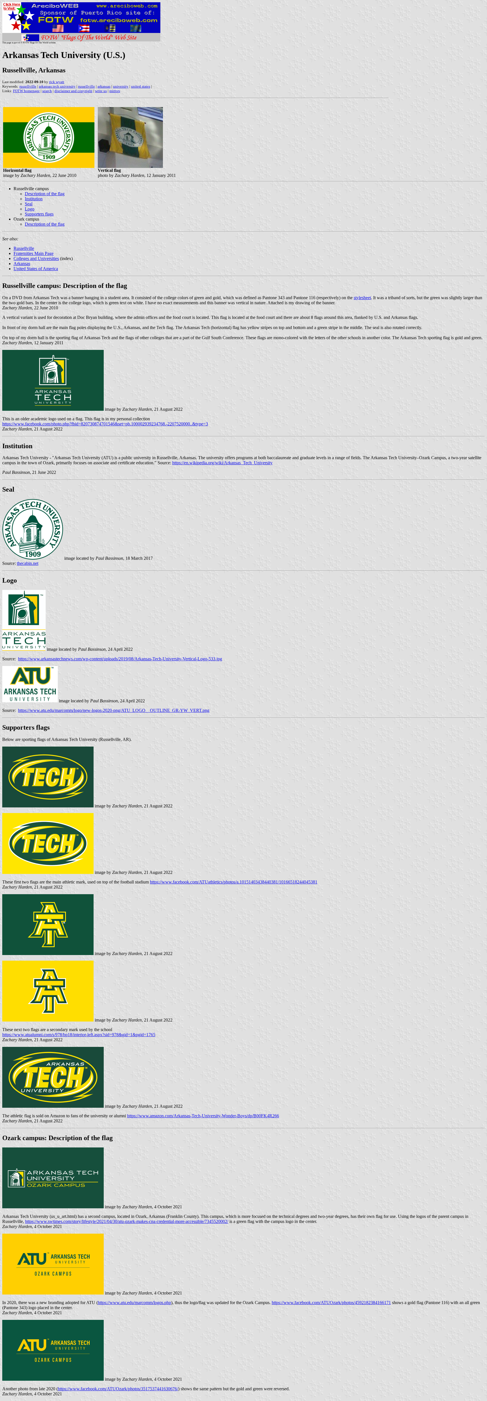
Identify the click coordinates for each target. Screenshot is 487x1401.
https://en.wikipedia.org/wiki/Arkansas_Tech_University (222, 462)
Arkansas (22, 263)
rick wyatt (56, 82)
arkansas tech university (57, 86)
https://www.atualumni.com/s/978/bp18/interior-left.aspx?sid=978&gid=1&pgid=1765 (78, 1034)
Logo (29, 209)
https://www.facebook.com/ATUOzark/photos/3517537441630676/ (118, 1388)
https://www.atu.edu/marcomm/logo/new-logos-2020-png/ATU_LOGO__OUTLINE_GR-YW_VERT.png (113, 710)
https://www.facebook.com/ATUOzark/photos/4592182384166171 (331, 1302)
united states (140, 86)
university (121, 86)
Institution (34, 198)
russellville (27, 86)
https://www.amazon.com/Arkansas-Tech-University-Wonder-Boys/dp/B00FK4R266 (203, 1115)
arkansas (104, 86)
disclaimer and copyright (73, 91)
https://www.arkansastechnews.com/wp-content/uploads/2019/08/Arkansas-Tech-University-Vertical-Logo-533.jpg (120, 658)
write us (101, 91)
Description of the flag (45, 193)
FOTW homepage (26, 91)
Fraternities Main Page (34, 253)
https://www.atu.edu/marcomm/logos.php (134, 1302)
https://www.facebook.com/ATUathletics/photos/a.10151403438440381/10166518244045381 (233, 882)
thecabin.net (27, 563)
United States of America (36, 268)
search (47, 91)
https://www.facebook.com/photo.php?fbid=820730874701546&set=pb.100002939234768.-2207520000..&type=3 (105, 423)
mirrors (114, 91)
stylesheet (362, 297)
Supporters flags (39, 214)
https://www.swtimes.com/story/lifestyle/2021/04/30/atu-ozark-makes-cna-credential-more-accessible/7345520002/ (126, 1221)
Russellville (24, 248)
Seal (28, 203)
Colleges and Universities (36, 258)
